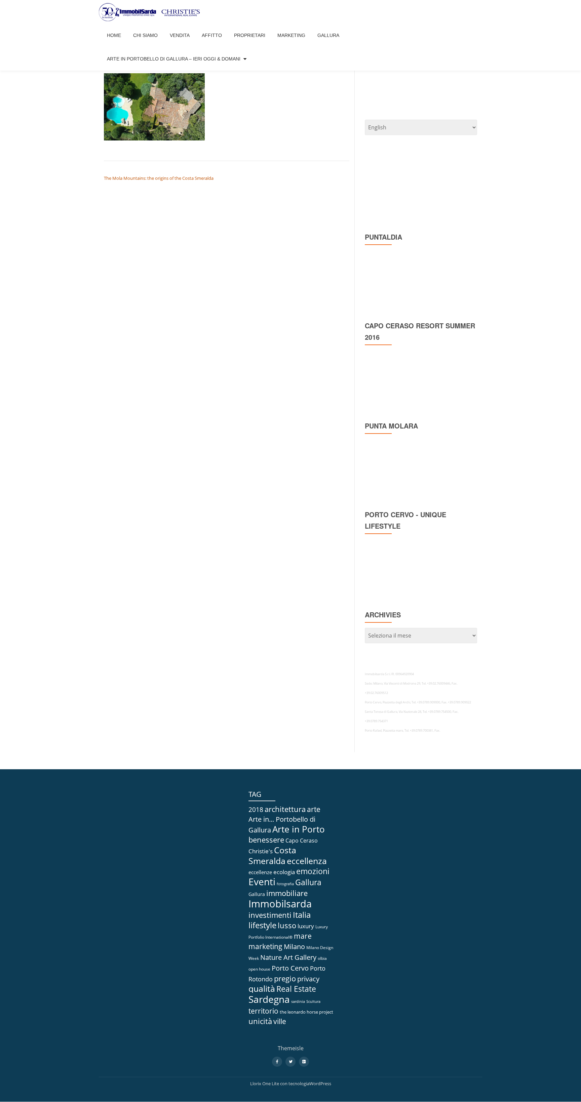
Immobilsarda (280, 903)
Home (114, 35)
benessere (266, 840)
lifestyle (262, 925)
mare (303, 936)
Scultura (313, 1001)
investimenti (270, 915)
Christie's (260, 851)
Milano (294, 946)
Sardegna (269, 999)
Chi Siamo (145, 35)
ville (279, 1021)
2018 (255, 809)
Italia (302, 914)
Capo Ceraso (301, 840)
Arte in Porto (298, 829)
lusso (287, 925)
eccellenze (260, 872)
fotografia (285, 884)
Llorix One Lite (265, 1083)
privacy (308, 978)
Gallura (328, 35)
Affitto (212, 35)
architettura (285, 809)
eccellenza (307, 860)
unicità (260, 1021)
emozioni (313, 871)
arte (313, 809)
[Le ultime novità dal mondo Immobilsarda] (150, 12)
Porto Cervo (290, 968)
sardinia (298, 1001)
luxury (306, 926)
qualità (261, 988)
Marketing (291, 35)
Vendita (180, 35)
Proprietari (249, 35)
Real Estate (296, 989)
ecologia (284, 872)
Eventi (261, 881)
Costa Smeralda (272, 855)
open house (259, 969)
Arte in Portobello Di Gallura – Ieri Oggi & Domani (173, 59)
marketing (265, 946)
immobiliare (287, 893)
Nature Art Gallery (288, 957)
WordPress (320, 1083)
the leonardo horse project (306, 1012)
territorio (263, 1011)
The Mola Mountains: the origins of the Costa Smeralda (159, 178)
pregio (285, 978)
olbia (322, 958)
